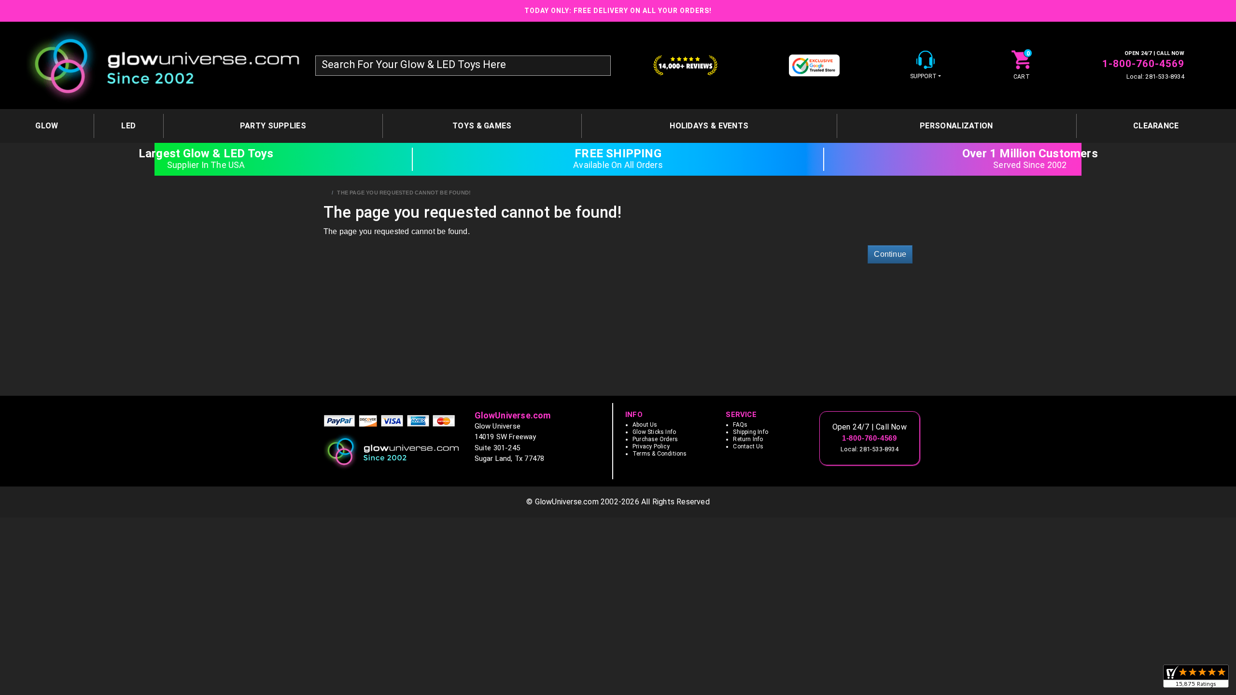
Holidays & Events (709, 125)
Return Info (748, 439)
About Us (645, 424)
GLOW (46, 125)
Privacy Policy (651, 446)
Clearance (1156, 125)
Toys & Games (482, 125)
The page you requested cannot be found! (404, 192)
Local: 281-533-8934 (1155, 76)
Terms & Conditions (659, 453)
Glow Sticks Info (654, 432)
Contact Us (748, 446)
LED (128, 125)
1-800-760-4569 (1143, 64)
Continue (890, 254)
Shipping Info (750, 432)
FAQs (740, 424)
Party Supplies (273, 125)
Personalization (956, 125)
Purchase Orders (655, 439)
